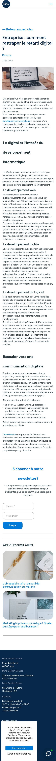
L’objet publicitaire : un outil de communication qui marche (21, 585)
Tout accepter (19, 748)
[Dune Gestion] (6, 3)
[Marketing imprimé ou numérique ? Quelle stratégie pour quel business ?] (28, 605)
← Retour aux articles (17, 29)
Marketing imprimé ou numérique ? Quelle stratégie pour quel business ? (27, 625)
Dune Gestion (9, 434)
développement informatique (16, 121)
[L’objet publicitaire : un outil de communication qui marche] (28, 565)
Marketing (6, 55)
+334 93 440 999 (10, 710)
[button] (51, 3)
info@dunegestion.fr (11, 707)
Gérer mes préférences (19, 753)
